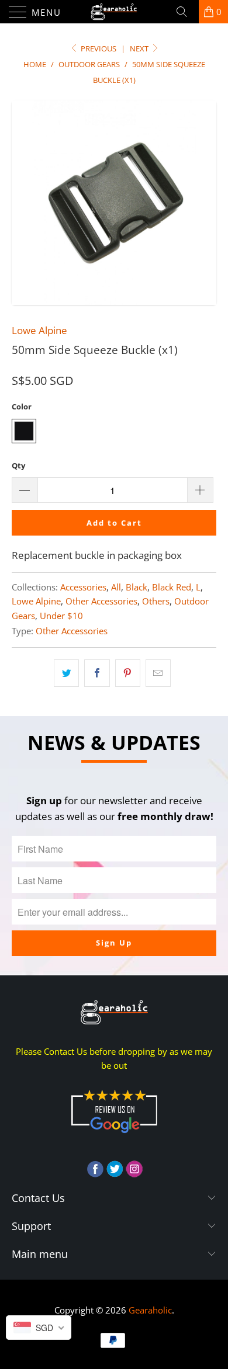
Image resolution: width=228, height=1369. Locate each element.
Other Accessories (101, 601)
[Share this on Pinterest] (127, 673)
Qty (18, 465)
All (116, 587)
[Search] (185, 11)
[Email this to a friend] (158, 673)
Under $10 (61, 615)
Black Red (171, 587)
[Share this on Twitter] (66, 673)
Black (136, 587)
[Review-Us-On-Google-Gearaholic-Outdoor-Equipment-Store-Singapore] (114, 1135)
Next (140, 48)
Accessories (83, 587)
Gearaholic (150, 1310)
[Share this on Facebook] (96, 673)
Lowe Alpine (39, 330)
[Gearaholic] (114, 11)
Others (156, 601)
